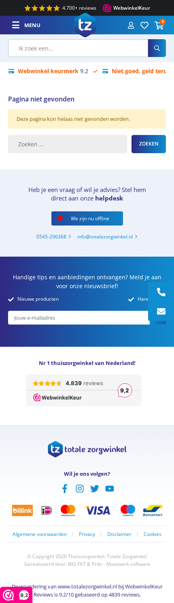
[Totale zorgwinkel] (85, 24)
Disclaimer (119, 534)
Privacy (87, 534)
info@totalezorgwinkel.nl (105, 236)
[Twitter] (94, 488)
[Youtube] (109, 488)
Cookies (152, 534)
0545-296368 (51, 236)
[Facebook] (64, 488)
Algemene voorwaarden (40, 534)
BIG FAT (77, 564)
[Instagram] (79, 488)
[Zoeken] (157, 48)
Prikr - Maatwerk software (121, 564)
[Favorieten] (144, 25)
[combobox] (78, 48)
